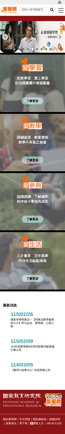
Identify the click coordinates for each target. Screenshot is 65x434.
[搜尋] (52, 9)
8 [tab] (46, 49)
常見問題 (24, 419)
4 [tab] (28, 49)
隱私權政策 (40, 419)
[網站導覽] (61, 3)
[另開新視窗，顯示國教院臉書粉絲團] (31, 423)
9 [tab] (51, 49)
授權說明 (54, 419)
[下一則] (60, 37)
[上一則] (5, 37)
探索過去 (11, 423)
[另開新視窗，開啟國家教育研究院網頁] (22, 400)
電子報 (23, 423)
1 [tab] (14, 49)
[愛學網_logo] (8, 10)
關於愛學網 (10, 419)
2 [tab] (19, 49)
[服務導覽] (61, 10)
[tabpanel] (32, 37)
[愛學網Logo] (53, 400)
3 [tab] (23, 49)
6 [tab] (37, 49)
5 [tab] (32, 49)
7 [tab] (42, 49)
